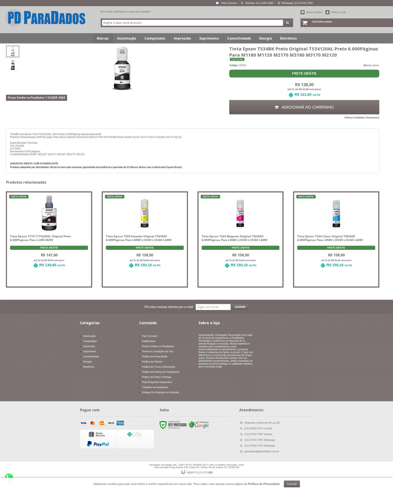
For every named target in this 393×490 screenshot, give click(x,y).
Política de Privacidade (154, 356)
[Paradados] (45, 17)
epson (375, 65)
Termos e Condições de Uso (157, 351)
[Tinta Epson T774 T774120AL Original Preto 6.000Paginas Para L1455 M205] (49, 233)
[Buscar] (287, 23)
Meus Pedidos (314, 12)
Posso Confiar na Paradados (158, 346)
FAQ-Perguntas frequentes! (157, 382)
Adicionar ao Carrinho (51, 279)
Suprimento (89, 351)
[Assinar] (240, 307)
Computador (90, 341)
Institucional (148, 341)
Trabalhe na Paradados (155, 387)
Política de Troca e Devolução (158, 366)
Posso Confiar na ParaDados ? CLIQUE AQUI (36, 97)
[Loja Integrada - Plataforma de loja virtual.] (196, 472)
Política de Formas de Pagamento (161, 372)
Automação (89, 336)
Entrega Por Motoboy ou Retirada (160, 392)
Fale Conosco (229, 3)
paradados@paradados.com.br (261, 451)
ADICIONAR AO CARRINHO (307, 107)
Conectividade (91, 356)
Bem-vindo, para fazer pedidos (126, 11)
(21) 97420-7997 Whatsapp (259, 440)
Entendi (292, 484)
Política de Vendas (152, 361)
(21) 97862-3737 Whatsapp (259, 445)
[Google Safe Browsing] (199, 424)
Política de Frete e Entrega (156, 377)
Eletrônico (88, 366)
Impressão (89, 346)
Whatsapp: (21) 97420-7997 (297, 3)
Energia (87, 361)
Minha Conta (338, 12)
